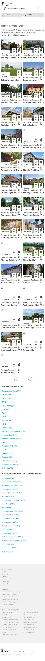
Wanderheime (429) (9, 548)
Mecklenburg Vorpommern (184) (13, 431)
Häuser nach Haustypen (10, 599)
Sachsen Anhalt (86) (9, 461)
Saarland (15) (6, 453)
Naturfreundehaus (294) (11, 526)
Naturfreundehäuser (31, 622)
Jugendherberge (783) (10, 518)
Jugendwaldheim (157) (10, 522)
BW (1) (4, 413)
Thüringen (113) (7, 468)
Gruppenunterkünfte (9, 629)
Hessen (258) (7, 428)
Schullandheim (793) (9, 533)
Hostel (4, 632)
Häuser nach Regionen (9, 594)
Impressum (6, 581)
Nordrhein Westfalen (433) (11, 439)
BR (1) (4, 402)
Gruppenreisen (7, 627)
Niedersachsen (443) (9, 435)
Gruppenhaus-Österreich (10, 622)
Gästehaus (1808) (8, 504)
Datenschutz (6, 584)
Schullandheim (29, 624)
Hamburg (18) (7, 420)
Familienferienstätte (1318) (12, 493)
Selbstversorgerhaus (31, 627)
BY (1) (4, 417)
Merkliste (5, 574)
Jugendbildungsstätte (9, 634)
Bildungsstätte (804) (9, 489)
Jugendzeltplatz (29, 617)
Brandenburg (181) (8, 406)
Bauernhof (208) (8, 478)
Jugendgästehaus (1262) (11, 515)
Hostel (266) (6, 507)
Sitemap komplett (8, 604)
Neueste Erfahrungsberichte (11, 602)
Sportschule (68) (8, 544)
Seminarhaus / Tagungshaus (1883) (15, 541)
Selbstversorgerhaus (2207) (12, 537)
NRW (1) (4, 442)
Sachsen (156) (7, 457)
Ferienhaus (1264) (8, 496)
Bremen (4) (6, 409)
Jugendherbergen (30, 615)
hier (26, 35)
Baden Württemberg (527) (11, 391)
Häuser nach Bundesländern (11, 592)
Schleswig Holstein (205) (11, 464)
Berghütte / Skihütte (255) (12, 482)
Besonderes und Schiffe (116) (12, 485)
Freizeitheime (6, 615)
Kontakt (4, 576)
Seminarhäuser (29, 629)
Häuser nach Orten (8, 597)
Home (4, 571)
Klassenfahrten (29, 620)
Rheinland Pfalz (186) (9, 446)
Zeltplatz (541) (7, 552)
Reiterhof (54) (7, 529)
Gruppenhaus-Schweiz (9, 624)
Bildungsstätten (7, 612)
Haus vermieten (7, 579)
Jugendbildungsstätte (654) (12, 511)
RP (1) (4, 450)
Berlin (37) (6, 398)
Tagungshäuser (29, 632)
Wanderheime (6, 617)
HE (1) (4, 424)
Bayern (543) (7, 395)
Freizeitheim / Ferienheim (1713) (13, 500)
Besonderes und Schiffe (10, 620)
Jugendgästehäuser (31, 612)
